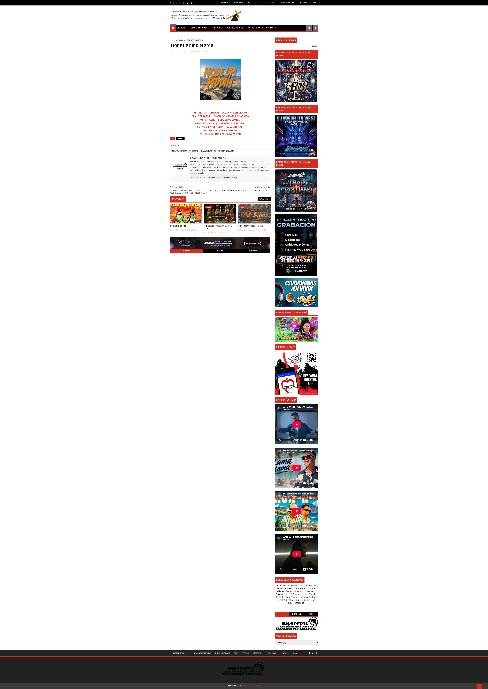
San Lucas (303, 585)
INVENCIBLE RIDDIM (178, 226)
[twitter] (188, 3)
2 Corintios (311, 588)
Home (173, 40)
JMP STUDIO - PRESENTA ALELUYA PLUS (218, 227)
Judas (291, 603)
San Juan (313, 585)
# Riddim (180, 138)
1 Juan (298, 600)
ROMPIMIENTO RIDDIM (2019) (251, 226)
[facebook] (183, 3)
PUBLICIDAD (271, 653)
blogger (186, 251)
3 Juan (312, 600)
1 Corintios (300, 588)
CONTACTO (271, 28)
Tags (311, 614)
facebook (253, 251)
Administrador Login (307, 3)
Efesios (288, 591)
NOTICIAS (182, 28)
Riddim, (205, 51)
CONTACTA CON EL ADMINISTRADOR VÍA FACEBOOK (214, 177)
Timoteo (313, 594)
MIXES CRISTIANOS (222, 653)
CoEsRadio (225, 3)
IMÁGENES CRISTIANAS (202, 653)
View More (265, 199)
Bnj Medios (238, 3)
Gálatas (280, 591)
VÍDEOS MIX (258, 653)
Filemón (295, 597)
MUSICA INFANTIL (255, 28)
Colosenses (309, 591)
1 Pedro (281, 600)
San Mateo (280, 585)
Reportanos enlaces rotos (265, 3)
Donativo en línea (287, 3)
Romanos (289, 588)
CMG (249, 3)
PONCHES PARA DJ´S (236, 28)
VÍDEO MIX (217, 28)
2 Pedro (289, 600)
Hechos (280, 588)
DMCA (295, 653)
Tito (288, 597)
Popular (296, 614)
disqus (220, 251)
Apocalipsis (300, 603)
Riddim (180, 40)
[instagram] (192, 3)
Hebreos (304, 597)
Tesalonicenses (283, 594)
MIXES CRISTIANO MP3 (180, 653)
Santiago (313, 597)
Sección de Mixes (199, 28)
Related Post (178, 199)
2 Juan (305, 600)
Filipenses (298, 591)
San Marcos (292, 585)
